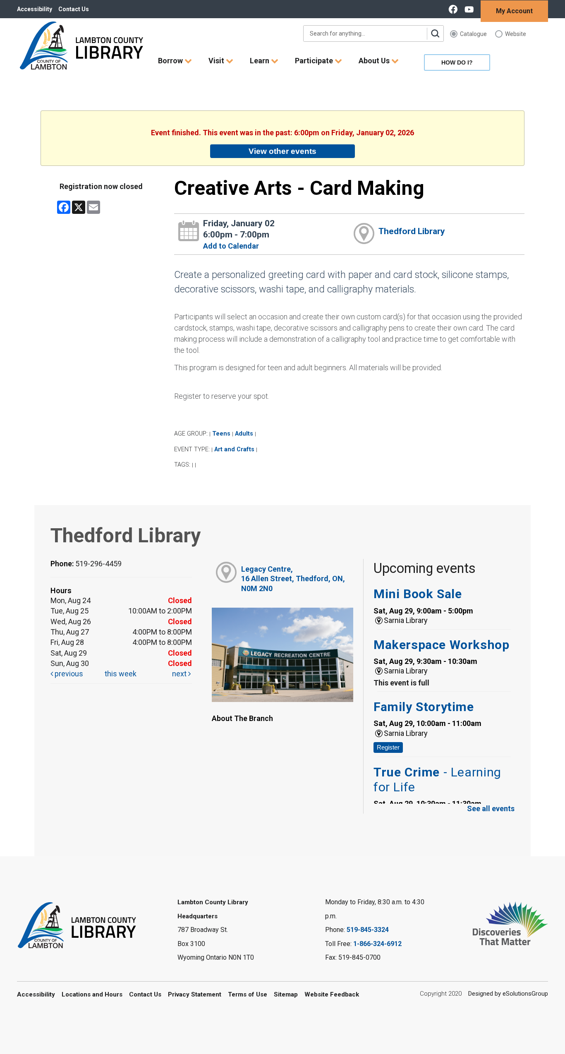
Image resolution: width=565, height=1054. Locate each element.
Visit (217, 60)
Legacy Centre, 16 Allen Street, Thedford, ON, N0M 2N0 (293, 579)
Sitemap (286, 994)
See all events (491, 808)
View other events (282, 151)
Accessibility (34, 9)
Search (435, 33)
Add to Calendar (231, 246)
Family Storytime (423, 706)
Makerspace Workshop (441, 644)
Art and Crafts (234, 449)
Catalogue (473, 34)
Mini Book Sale (417, 594)
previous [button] (68, 673)
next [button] (180, 673)
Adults (244, 433)
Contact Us (73, 9)
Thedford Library (411, 231)
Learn (260, 60)
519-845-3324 (368, 930)
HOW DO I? (457, 62)
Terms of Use (247, 994)
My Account (514, 11)
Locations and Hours (92, 994)
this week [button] (120, 673)
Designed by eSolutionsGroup (508, 993)
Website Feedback (331, 994)
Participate (315, 60)
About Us (375, 60)
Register (388, 747)
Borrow (171, 60)
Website (515, 34)
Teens (221, 433)
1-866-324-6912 (377, 944)
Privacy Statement (194, 994)
